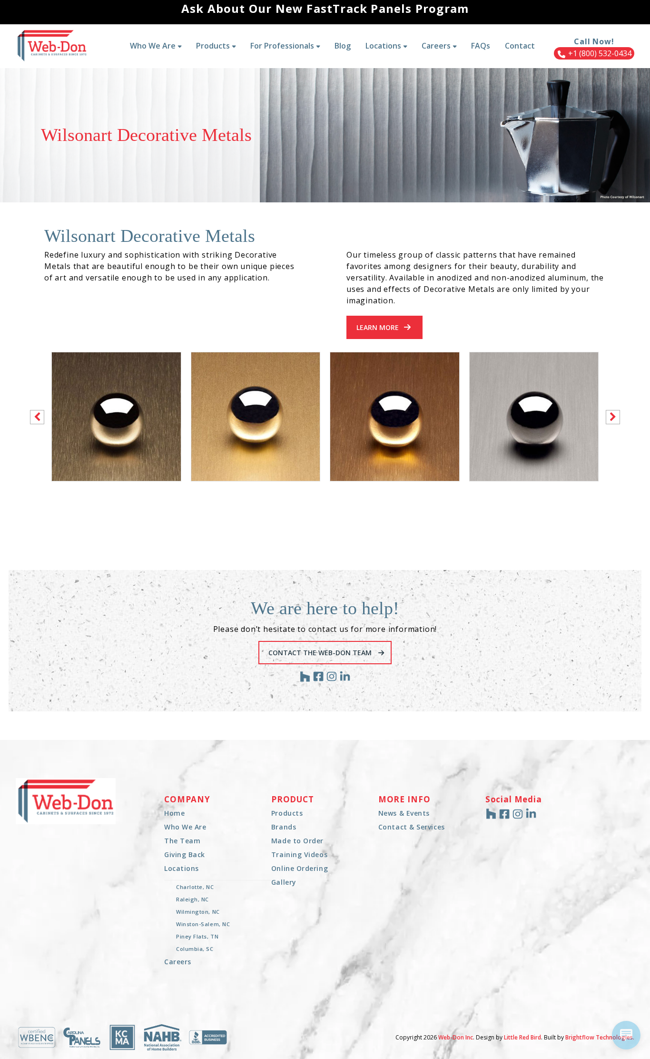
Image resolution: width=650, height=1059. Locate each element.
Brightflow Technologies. (599, 1037)
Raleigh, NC (192, 899)
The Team (182, 840)
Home (174, 813)
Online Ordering (299, 868)
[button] (613, 417)
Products (287, 813)
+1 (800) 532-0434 (598, 53)
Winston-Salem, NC (203, 924)
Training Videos (299, 854)
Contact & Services (411, 826)
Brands (283, 826)
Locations (181, 868)
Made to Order (297, 840)
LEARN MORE (377, 327)
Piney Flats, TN (197, 936)
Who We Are (185, 826)
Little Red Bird (522, 1037)
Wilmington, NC (198, 911)
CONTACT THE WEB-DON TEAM (321, 652)
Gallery (283, 882)
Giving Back (184, 854)
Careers (177, 961)
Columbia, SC (195, 948)
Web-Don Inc (455, 1037)
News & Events (404, 813)
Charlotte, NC (195, 886)
